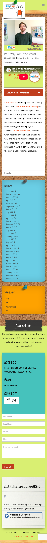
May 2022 (9, 242)
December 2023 (11, 221)
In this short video (21, 130)
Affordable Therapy (23, 536)
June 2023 (10, 233)
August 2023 (10, 227)
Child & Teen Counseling (26, 106)
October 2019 (10, 278)
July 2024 (9, 212)
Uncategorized (9, 62)
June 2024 (10, 215)
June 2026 (10, 191)
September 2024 (12, 206)
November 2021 (11, 251)
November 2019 (11, 275)
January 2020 (11, 272)
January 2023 (11, 236)
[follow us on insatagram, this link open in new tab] (13, 400)
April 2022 (9, 245)
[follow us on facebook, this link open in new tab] (9, 400)
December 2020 (11, 266)
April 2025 (9, 200)
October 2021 (10, 254)
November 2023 (11, 224)
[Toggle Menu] (43, 5)
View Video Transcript (18, 92)
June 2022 (10, 239)
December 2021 (11, 248)
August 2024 (10, 209)
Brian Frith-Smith (25, 58)
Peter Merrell (10, 102)
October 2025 (11, 197)
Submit (7, 467)
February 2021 (11, 263)
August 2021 (10, 257)
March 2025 (10, 203)
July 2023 (9, 230)
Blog (36, 58)
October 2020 (10, 269)
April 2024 (9, 218)
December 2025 (11, 194)
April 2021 (9, 260)
